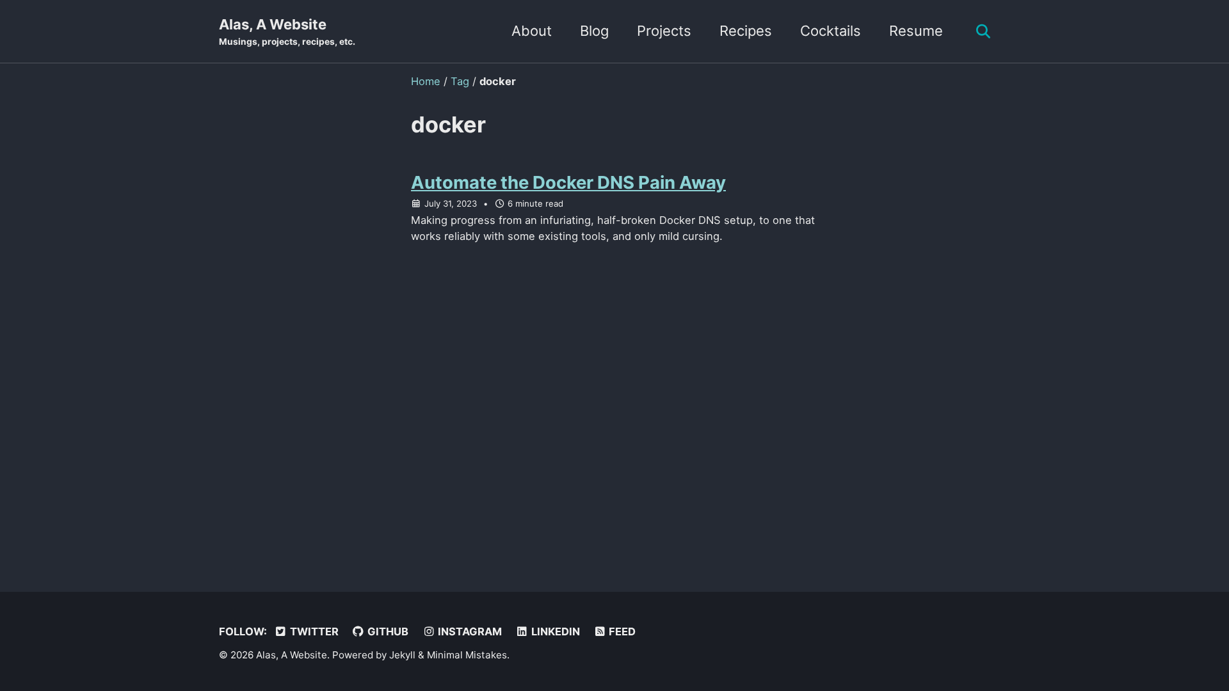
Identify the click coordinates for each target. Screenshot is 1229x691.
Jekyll (402, 655)
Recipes (745, 30)
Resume (916, 30)
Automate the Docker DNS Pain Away (568, 182)
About (531, 30)
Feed (621, 631)
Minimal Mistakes (467, 655)
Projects (664, 30)
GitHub (386, 631)
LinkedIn (554, 631)
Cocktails (830, 30)
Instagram (468, 631)
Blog (594, 30)
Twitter (313, 631)
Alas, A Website (287, 31)
